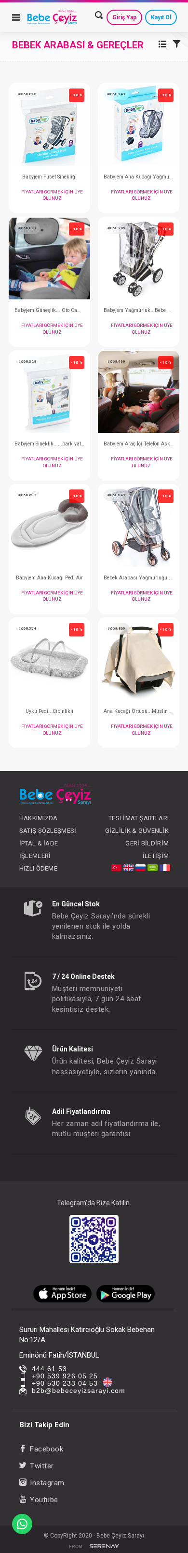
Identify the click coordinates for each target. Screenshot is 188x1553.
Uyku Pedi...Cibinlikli (49, 711)
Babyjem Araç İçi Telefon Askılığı (139, 444)
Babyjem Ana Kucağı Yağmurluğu (139, 177)
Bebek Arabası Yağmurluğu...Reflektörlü (139, 578)
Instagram (47, 1483)
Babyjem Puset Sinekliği (49, 177)
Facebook (46, 1449)
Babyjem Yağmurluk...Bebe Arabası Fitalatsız (139, 310)
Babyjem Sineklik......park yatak (49, 444)
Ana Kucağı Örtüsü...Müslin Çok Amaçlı (139, 711)
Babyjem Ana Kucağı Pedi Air (49, 578)
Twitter (42, 1466)
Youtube (44, 1499)
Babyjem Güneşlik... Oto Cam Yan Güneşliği (49, 310)
